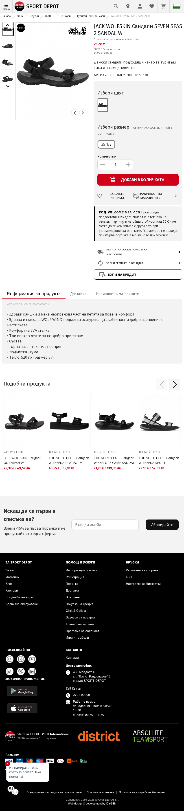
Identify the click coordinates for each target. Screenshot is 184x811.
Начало (6, 16)
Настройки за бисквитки (143, 583)
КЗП (129, 577)
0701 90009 (81, 695)
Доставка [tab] (78, 294)
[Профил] (140, 6)
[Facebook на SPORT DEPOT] (21, 659)
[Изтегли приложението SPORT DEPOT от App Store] (22, 708)
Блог (8, 583)
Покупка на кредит (79, 604)
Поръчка (72, 583)
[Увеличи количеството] (128, 165)
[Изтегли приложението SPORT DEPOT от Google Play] (22, 691)
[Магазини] (128, 6)
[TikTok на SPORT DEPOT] (9, 671)
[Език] (177, 6)
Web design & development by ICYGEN (92, 803)
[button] (161, 384)
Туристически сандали (91, 16)
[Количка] (163, 6)
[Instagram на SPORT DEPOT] (9, 659)
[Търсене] (116, 6)
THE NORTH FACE (60, 452)
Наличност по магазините (150, 196)
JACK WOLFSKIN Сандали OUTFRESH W (22, 460)
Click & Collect (76, 610)
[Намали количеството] (102, 165)
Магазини (12, 577)
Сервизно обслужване (21, 604)
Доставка (72, 590)
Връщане (73, 597)
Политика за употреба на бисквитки (142, 792)
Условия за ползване (100, 792)
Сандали (66, 16)
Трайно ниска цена (80, 624)
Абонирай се (162, 524)
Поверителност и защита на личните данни (54, 792)
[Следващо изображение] (8, 86)
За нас (10, 570)
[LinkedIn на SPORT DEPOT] (32, 671)
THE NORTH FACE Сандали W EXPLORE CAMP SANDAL (114, 460)
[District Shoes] (99, 736)
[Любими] (152, 6)
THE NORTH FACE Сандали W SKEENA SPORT (159, 460)
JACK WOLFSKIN (112, 26)
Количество (106, 156)
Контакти (72, 657)
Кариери (11, 590)
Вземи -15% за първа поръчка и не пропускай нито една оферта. (34, 522)
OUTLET (50, 16)
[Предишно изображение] (8, 25)
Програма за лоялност (82, 631)
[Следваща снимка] (82, 112)
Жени (20, 16)
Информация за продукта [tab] (34, 293)
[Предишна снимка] (74, 112)
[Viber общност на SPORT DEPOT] (21, 671)
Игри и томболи (77, 637)
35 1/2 (106, 144)
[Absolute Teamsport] (150, 736)
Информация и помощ (82, 570)
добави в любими (117, 196)
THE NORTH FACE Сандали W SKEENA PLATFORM (69, 460)
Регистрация (75, 577)
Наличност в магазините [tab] (117, 294)
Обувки (34, 16)
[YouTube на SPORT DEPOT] (32, 659)
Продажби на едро (19, 597)
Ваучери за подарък (80, 617)
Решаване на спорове (142, 570)
